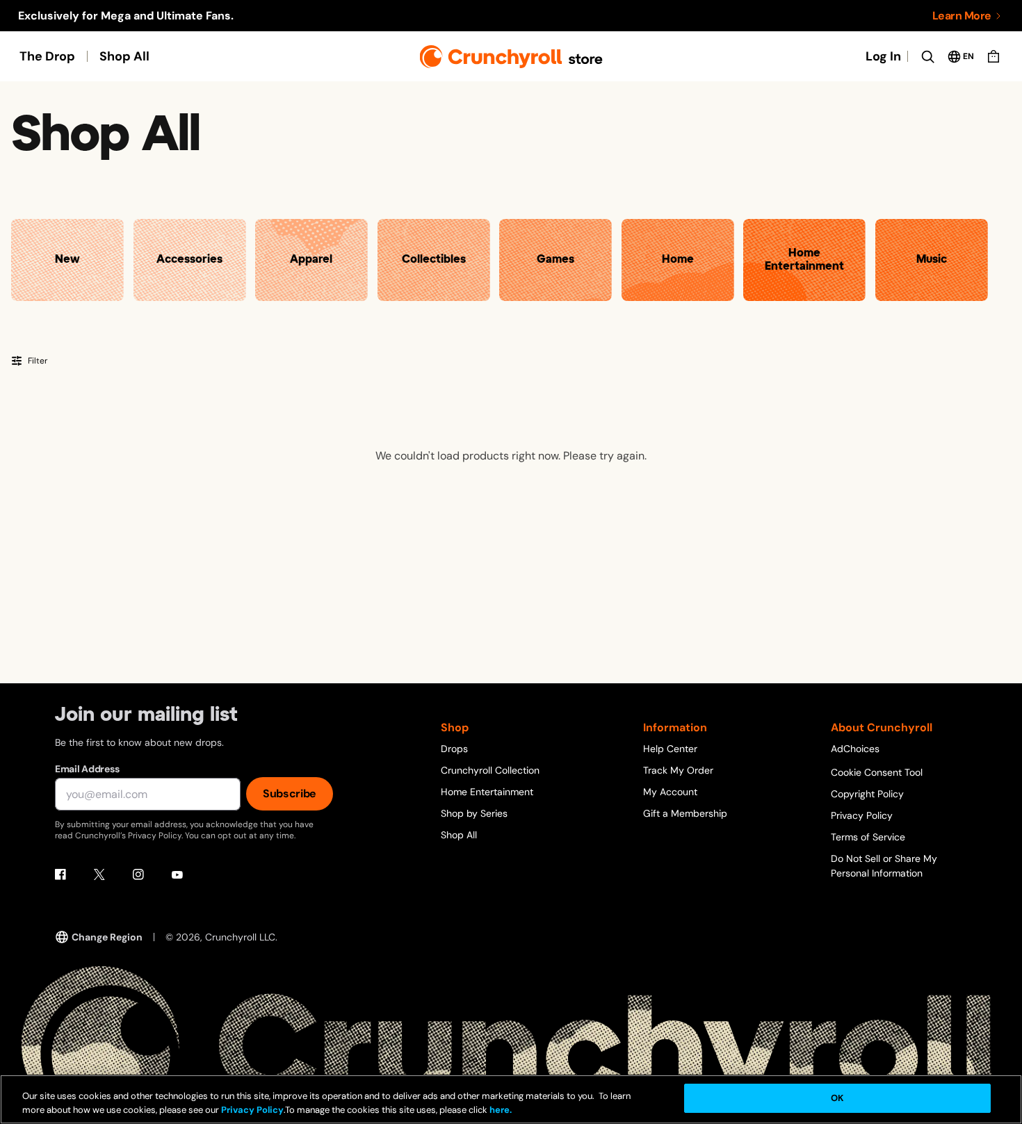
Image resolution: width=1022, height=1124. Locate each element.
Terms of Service (868, 837)
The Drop (47, 56)
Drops (454, 748)
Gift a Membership (685, 813)
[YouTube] (177, 874)
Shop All (124, 56)
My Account (670, 791)
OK (837, 1098)
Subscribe (289, 793)
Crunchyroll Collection (490, 770)
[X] (99, 874)
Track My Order (678, 770)
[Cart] (993, 56)
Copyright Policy (867, 794)
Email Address (87, 768)
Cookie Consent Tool (877, 772)
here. (499, 1110)
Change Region (107, 937)
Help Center (670, 748)
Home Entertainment (487, 791)
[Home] (511, 56)
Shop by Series (474, 813)
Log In (883, 56)
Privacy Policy (862, 815)
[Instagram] (138, 874)
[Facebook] (60, 874)
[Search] (927, 56)
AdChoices (855, 748)
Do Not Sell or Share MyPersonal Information (884, 865)
